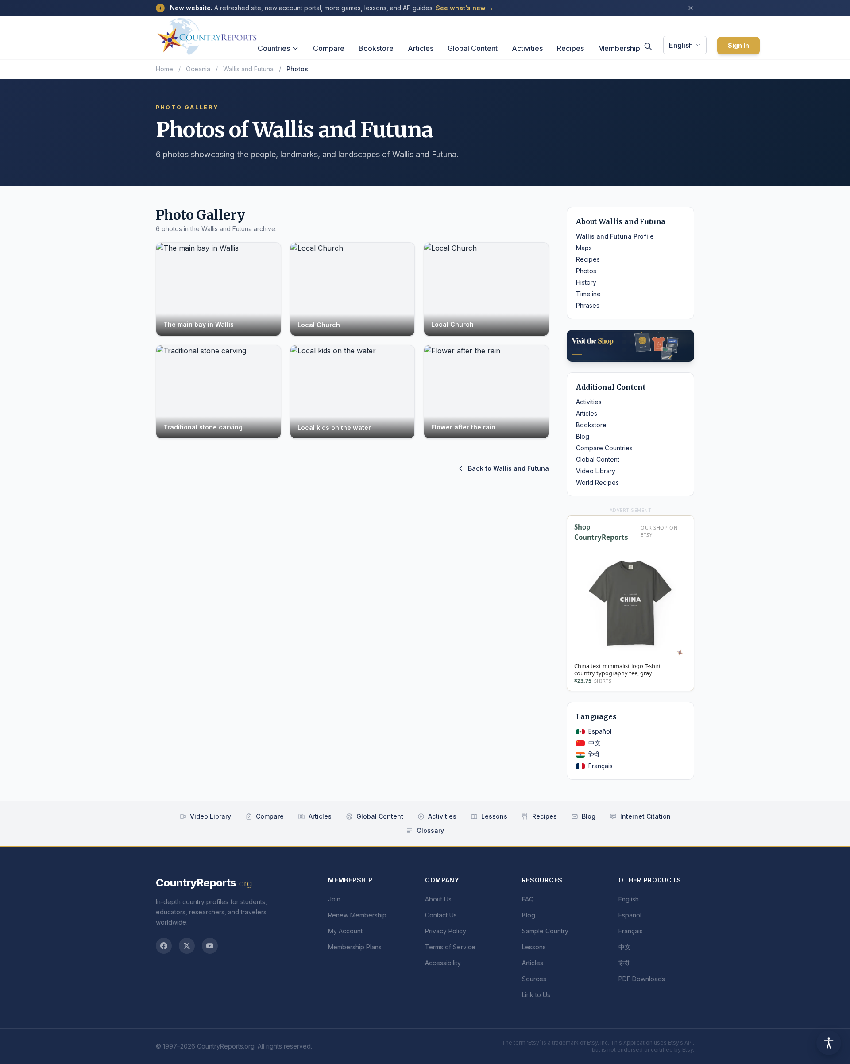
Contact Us (441, 915)
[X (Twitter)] (187, 946)
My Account (345, 931)
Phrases (587, 305)
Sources (534, 979)
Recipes (570, 48)
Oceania (198, 69)
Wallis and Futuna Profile (615, 236)
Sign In (738, 45)
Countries (274, 48)
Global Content (473, 48)
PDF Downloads (641, 979)
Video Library (595, 471)
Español (599, 731)
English (681, 45)
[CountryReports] (207, 34)
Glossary (430, 830)
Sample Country (545, 931)
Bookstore (376, 48)
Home (164, 69)
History (586, 282)
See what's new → (465, 8)
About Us (438, 899)
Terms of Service (450, 947)
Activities (527, 48)
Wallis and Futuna (248, 69)
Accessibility (443, 963)
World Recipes (597, 482)
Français (600, 766)
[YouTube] (210, 946)
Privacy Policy (445, 931)
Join (334, 899)
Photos (586, 271)
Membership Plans (355, 947)
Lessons (494, 816)
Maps (584, 247)
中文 (594, 743)
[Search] (648, 46)
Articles (420, 48)
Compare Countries (604, 448)
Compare (328, 48)
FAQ (528, 899)
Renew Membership (357, 915)
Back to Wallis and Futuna (508, 468)
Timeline (588, 294)
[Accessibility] (828, 1042)
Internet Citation (645, 816)
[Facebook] (164, 946)
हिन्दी (593, 754)
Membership (619, 48)
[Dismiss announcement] (690, 8)
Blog (582, 436)
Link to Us (536, 994)
